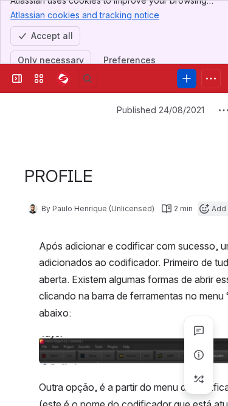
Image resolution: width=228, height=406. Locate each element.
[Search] (87, 78)
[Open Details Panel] (199, 355)
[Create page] (199, 379)
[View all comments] (199, 330)
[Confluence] (63, 78)
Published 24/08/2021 (160, 110)
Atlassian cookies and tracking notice (84, 15)
